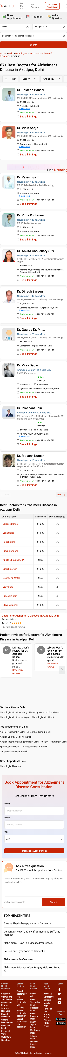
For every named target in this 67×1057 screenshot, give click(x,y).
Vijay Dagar (8, 587)
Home (3, 53)
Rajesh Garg (9, 542)
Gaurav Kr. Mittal (11, 578)
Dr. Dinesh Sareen (30, 291)
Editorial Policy (47, 1021)
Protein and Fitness (6, 1003)
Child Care (6, 1037)
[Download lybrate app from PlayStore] (61, 1020)
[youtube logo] (59, 1004)
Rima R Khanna (10, 551)
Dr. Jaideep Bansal (30, 90)
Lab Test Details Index (34, 1044)
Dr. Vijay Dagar (27, 365)
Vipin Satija (8, 533)
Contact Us (49, 997)
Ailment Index (33, 1037)
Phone (7, 818)
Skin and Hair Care (5, 1009)
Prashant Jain (10, 596)
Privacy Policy (47, 1015)
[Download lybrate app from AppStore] (61, 1024)
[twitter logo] (59, 995)
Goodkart (5, 993)
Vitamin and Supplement (6, 998)
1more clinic (24, 108)
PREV (7, 495)
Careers (47, 1000)
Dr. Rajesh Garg (28, 177)
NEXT (59, 495)
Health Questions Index (35, 1008)
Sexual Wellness (5, 1015)
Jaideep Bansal (10, 524)
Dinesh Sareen (10, 569)
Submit (53, 902)
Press (46, 1026)
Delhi (10, 53)
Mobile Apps (47, 1004)
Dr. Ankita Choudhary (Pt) (35, 251)
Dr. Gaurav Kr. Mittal (31, 330)
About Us (48, 993)
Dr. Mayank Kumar (30, 456)
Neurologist (21, 53)
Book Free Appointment (52, 6)
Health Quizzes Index (34, 1016)
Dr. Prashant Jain (29, 408)
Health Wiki (33, 995)
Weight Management (7, 1021)
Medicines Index (35, 1031)
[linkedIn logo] (59, 999)
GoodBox (5, 1040)
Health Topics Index (33, 1024)
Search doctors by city (22, 994)
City (6, 832)
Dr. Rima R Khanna (30, 215)
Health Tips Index (35, 1000)
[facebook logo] (59, 990)
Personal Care (5, 1032)
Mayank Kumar (10, 605)
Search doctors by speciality (22, 1013)
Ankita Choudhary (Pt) (14, 560)
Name (7, 804)
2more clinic (24, 436)
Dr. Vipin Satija (27, 128)
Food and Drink (5, 1026)
